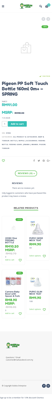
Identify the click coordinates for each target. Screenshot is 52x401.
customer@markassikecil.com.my (19, 360)
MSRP (7, 112)
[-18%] (13, 281)
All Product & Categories (25, 137)
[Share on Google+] (47, 161)
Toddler (5, 148)
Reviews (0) (25, 173)
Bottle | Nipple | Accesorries (23, 141)
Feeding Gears (15, 144)
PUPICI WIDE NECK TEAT (36, 239)
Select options (35, 256)
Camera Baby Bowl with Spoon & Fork (12, 294)
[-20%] (13, 227)
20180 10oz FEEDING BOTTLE (11, 240)
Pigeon (42, 144)
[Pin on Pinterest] (43, 161)
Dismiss (40, 397)
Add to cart (17, 123)
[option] (26, 47)
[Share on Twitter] (38, 161)
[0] (46, 6)
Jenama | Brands (30, 144)
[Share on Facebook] (33, 161)
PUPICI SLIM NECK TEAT (35, 293)
